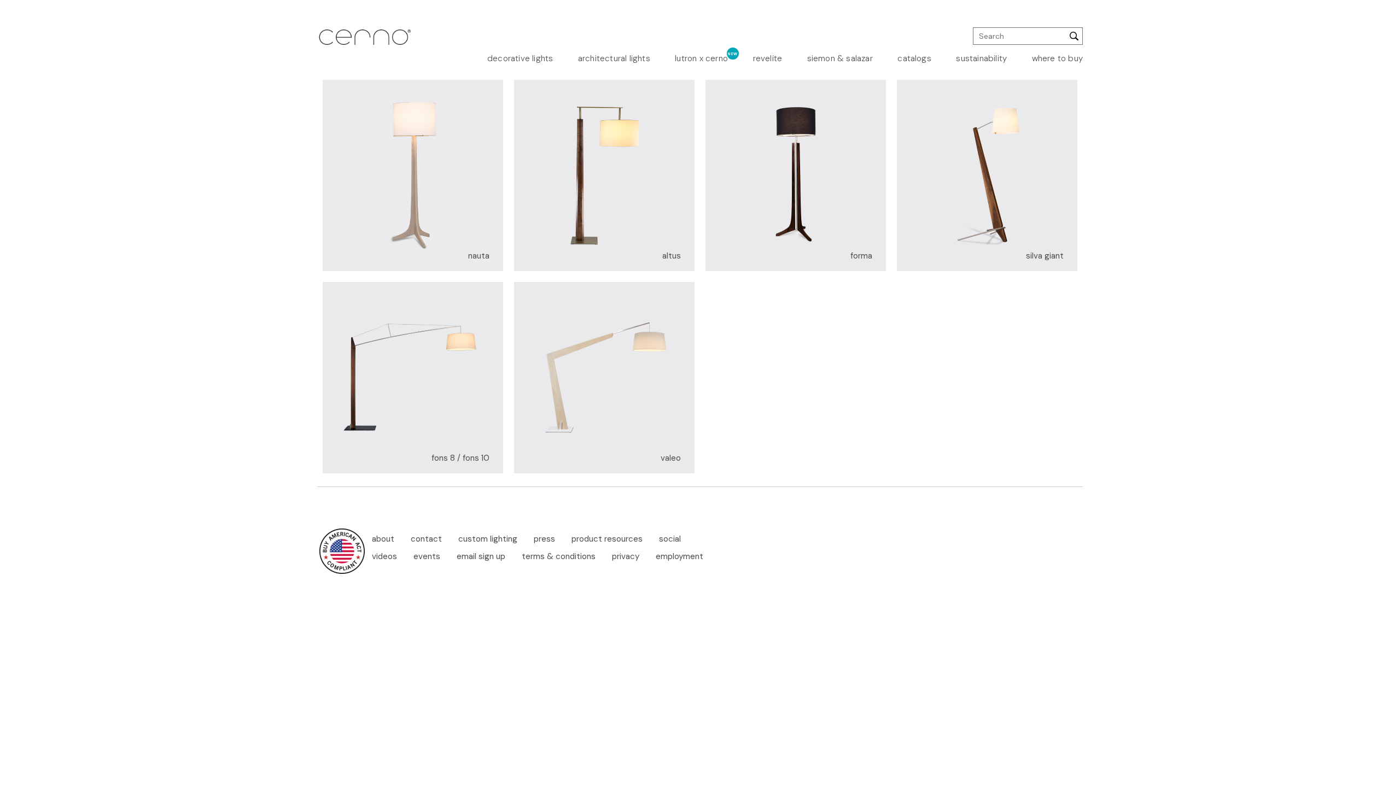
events (426, 556)
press (544, 538)
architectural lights (614, 58)
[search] (1028, 36)
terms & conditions (559, 556)
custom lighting (487, 538)
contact (426, 538)
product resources (607, 538)
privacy (625, 556)
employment (679, 556)
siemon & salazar (840, 58)
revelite (768, 58)
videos (384, 556)
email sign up (481, 556)
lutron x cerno (701, 58)
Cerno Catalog (912, 85)
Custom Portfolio (908, 135)
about (383, 538)
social (670, 538)
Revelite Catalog (909, 148)
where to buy (1057, 58)
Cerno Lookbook (910, 99)
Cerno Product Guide (911, 117)
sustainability (981, 58)
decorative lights (520, 58)
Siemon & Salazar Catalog (907, 166)
